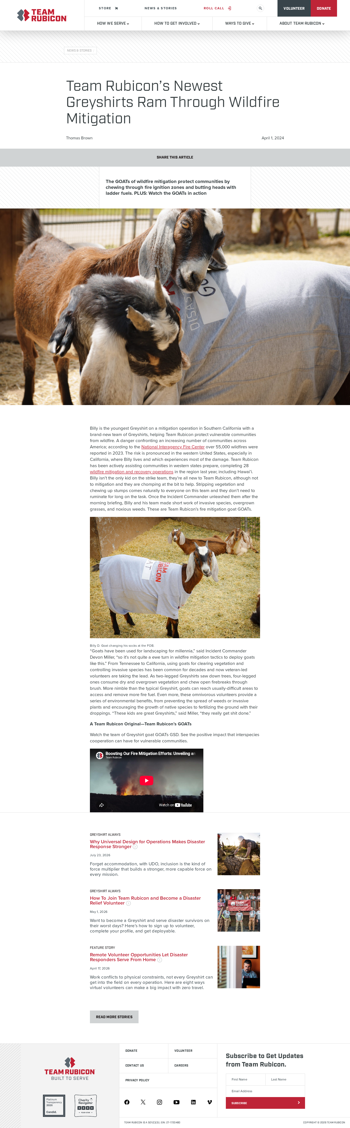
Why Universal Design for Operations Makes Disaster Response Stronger (147, 844)
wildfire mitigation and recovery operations (131, 471)
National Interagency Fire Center (173, 447)
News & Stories (161, 8)
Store (105, 8)
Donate (324, 8)
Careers (181, 1066)
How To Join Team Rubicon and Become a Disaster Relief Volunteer (145, 900)
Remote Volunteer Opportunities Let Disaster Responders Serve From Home (139, 957)
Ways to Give (238, 23)
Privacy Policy (137, 1080)
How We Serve (112, 23)
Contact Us (134, 1066)
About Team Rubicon (301, 23)
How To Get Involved (175, 23)
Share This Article (175, 157)
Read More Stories (114, 1017)
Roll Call (214, 8)
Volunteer (294, 8)
